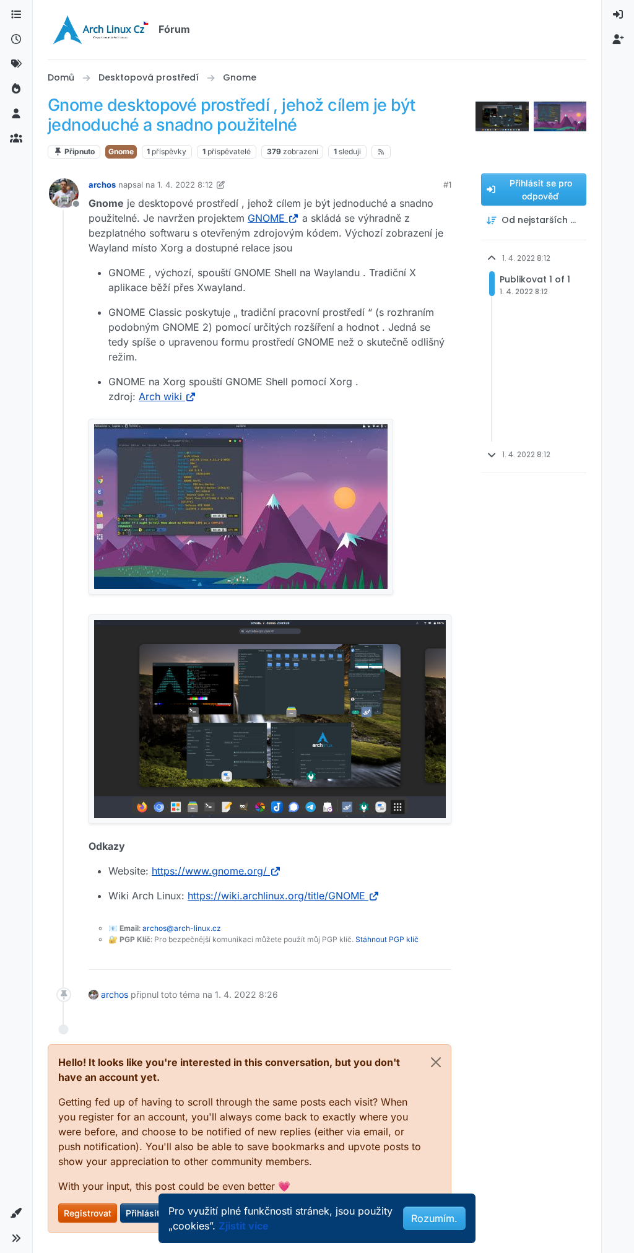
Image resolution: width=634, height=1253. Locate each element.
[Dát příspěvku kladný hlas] (373, 954)
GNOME (266, 218)
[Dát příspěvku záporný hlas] (416, 954)
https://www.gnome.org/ (209, 871)
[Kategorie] (16, 15)
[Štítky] (16, 64)
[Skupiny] (16, 139)
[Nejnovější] (16, 40)
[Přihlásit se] (618, 15)
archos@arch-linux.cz (181, 928)
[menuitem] (618, 15)
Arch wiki (160, 396)
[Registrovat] (618, 40)
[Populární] (16, 89)
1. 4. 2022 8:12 (185, 185)
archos (102, 185)
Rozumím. (434, 1218)
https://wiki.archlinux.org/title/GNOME (276, 895)
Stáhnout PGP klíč (387, 939)
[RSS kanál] (381, 152)
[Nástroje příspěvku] (441, 954)
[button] (16, 1213)
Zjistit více (244, 1226)
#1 (447, 185)
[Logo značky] (101, 30)
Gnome (121, 151)
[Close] (436, 1062)
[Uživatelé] (16, 114)
